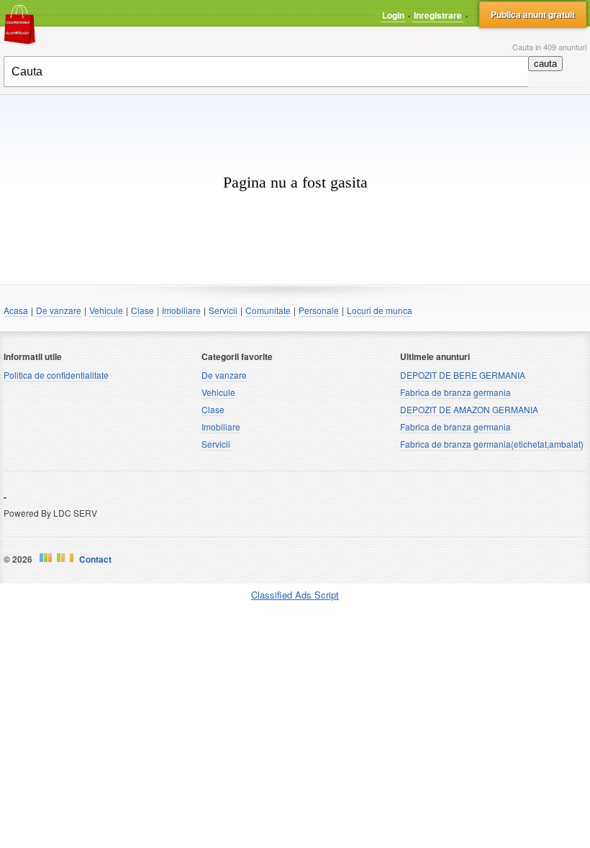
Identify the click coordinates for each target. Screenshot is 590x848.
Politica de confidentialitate (56, 375)
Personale (319, 310)
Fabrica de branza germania (455, 392)
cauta (545, 63)
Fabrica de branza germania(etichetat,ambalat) (492, 444)
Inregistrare (438, 15)
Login (393, 15)
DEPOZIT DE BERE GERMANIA (462, 375)
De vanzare (58, 310)
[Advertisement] (295, 116)
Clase (142, 310)
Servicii (223, 310)
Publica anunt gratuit (533, 14)
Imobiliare (181, 310)
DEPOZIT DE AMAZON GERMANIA (469, 409)
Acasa (16, 310)
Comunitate (268, 310)
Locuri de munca (379, 310)
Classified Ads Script (295, 595)
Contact (95, 559)
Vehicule (106, 310)
